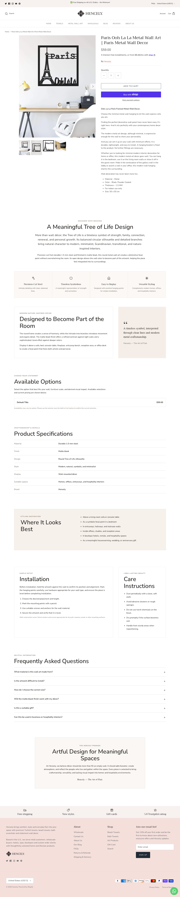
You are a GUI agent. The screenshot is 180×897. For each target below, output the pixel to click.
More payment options (131, 100)
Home (7, 32)
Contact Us (78, 836)
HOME (48, 23)
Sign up (143, 855)
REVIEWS (116, 23)
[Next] (93, 86)
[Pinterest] (19, 4)
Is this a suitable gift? (24, 708)
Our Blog (78, 844)
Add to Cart (130, 86)
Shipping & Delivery (82, 857)
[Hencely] (90, 14)
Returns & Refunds (82, 853)
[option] (57, 86)
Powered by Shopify (26, 887)
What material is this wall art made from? (33, 671)
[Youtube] (16, 4)
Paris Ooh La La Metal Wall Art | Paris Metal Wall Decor (31, 32)
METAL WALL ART (75, 23)
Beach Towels (113, 832)
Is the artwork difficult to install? (29, 680)
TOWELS (59, 23)
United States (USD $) (165, 3)
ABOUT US (129, 23)
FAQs (153, 3)
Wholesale (79, 832)
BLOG (105, 23)
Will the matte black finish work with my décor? (36, 698)
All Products (112, 840)
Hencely (107, 61)
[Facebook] (9, 4)
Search (110, 848)
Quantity (105, 70)
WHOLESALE (93, 23)
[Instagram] (13, 4)
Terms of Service (168, 887)
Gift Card (111, 844)
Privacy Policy (154, 887)
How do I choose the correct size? (29, 689)
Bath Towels (113, 836)
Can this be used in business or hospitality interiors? (38, 717)
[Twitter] (6, 4)
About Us (78, 840)
